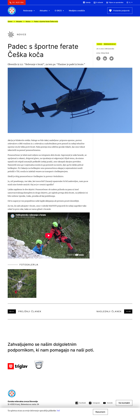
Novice (28, 21)
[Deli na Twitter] (111, 58)
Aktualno (19, 21)
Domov (10, 21)
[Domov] (12, 11)
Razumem (100, 412)
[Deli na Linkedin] (105, 58)
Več (58, 410)
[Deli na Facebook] (98, 58)
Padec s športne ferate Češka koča (46, 21)
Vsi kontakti (124, 403)
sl (130, 2)
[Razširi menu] (34, 11)
